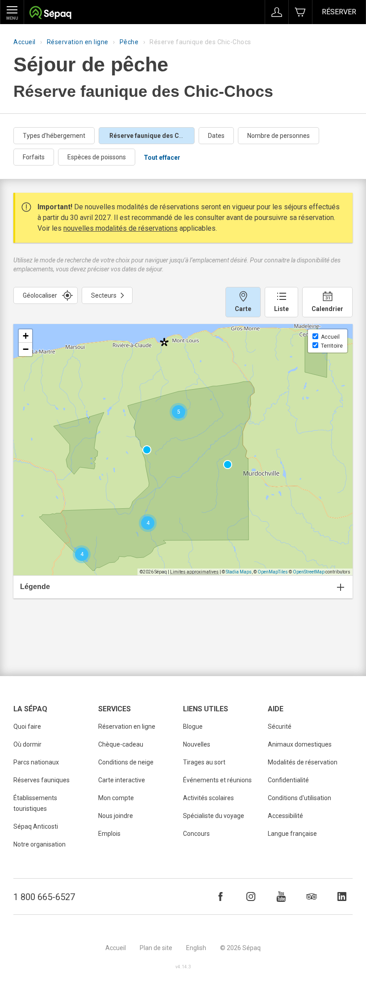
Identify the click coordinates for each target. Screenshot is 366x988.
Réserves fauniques (41, 780)
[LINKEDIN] (342, 896)
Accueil (24, 42)
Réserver (339, 12)
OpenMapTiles (273, 571)
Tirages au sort (204, 762)
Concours (196, 833)
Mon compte (116, 797)
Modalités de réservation (302, 762)
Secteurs (103, 295)
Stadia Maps (239, 571)
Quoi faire (27, 726)
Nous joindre (115, 815)
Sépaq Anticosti (35, 826)
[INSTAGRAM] (251, 896)
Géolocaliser (40, 295)
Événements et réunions (217, 780)
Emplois (109, 833)
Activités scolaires (208, 797)
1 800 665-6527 (44, 897)
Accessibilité (285, 815)
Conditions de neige (126, 762)
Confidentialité (288, 780)
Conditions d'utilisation (299, 797)
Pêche (129, 42)
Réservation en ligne (77, 42)
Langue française (292, 833)
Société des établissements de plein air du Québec (50, 13)
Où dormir (27, 744)
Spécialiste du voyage (213, 815)
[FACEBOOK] (220, 896)
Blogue (193, 726)
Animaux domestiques (300, 744)
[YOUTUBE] (281, 896)
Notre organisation (39, 844)
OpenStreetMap (308, 571)
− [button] (26, 349)
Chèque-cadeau (120, 744)
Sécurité (279, 726)
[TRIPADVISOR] (311, 896)
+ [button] (26, 335)
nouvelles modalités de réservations (120, 228)
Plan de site (156, 947)
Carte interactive (121, 780)
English (196, 947)
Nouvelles (196, 744)
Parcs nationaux (36, 762)
